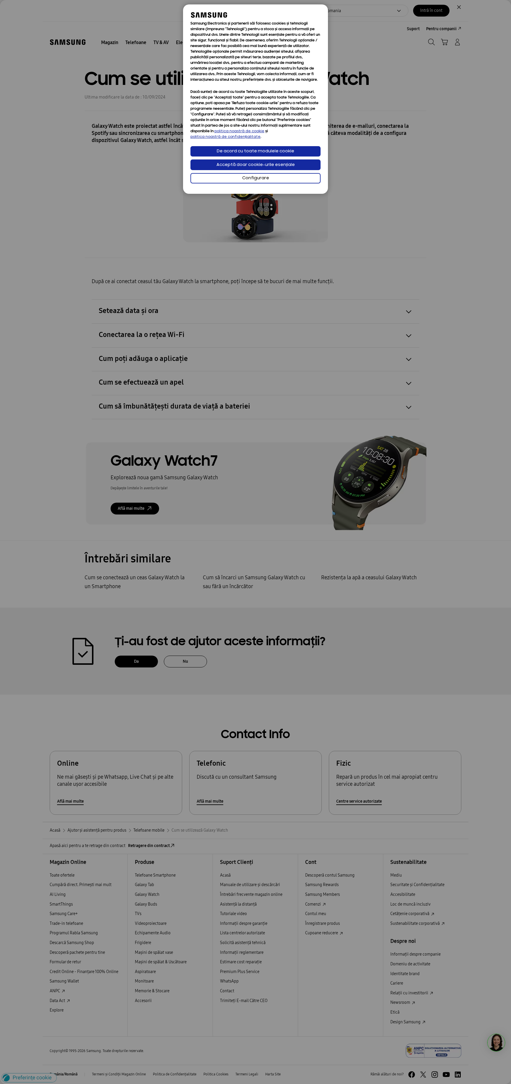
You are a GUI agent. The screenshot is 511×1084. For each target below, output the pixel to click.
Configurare (255, 178)
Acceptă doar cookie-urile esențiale (255, 165)
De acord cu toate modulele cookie (255, 151)
